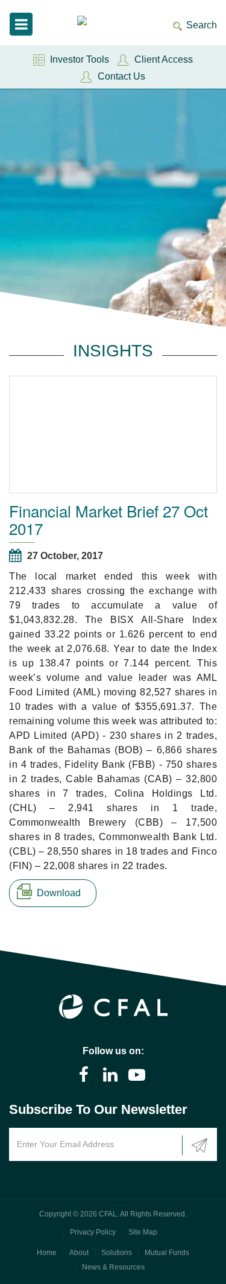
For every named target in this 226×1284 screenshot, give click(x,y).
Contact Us (121, 76)
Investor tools (79, 59)
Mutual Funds (167, 1252)
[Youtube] (137, 1075)
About (79, 1252)
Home (47, 1252)
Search (201, 25)
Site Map (142, 1232)
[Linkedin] (110, 1075)
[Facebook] (84, 1075)
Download (59, 893)
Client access (163, 59)
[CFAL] (94, 22)
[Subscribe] (199, 1145)
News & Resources (113, 1267)
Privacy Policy (93, 1232)
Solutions (116, 1252)
